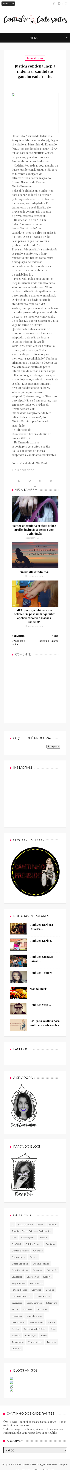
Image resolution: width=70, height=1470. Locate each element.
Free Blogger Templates (44, 1464)
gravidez (36, 1289)
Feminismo (36, 1283)
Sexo (53, 1329)
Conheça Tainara (40, 973)
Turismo (51, 1342)
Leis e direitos (35, 58)
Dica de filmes (41, 1263)
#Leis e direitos (23, 470)
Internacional (43, 1296)
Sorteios (16, 1335)
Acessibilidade (25, 1224)
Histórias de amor (21, 1296)
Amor (40, 1224)
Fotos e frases (19, 1289)
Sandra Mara (36, 1322)
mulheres (27, 1309)
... (12, 1224)
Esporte (47, 1276)
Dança (33, 1257)
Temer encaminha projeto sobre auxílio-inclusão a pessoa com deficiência (34, 529)
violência (16, 1348)
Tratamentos (35, 1342)
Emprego (17, 1276)
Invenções (17, 1302)
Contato (50, 1244)
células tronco (33, 1244)
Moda (15, 1309)
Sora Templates (21, 1464)
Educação (52, 1270)
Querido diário (34, 1315)
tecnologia (30, 1335)
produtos (17, 1315)
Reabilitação (18, 1322)
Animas (52, 1224)
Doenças (37, 1270)
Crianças (38, 1250)
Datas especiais (20, 1263)
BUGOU (16, 1244)
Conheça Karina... (41, 940)
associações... (28, 1237)
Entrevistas (33, 1276)
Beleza (43, 1237)
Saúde (51, 1322)
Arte (14, 1237)
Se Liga (15, 1329)
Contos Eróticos (20, 1250)
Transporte (18, 1342)
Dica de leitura (20, 1270)
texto (43, 1335)
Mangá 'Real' (38, 989)
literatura (51, 1302)
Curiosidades (18, 1257)
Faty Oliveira (19, 1283)
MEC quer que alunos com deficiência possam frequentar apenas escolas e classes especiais (34, 616)
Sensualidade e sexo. (35, 1329)
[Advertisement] (40, 689)
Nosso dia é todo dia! (34, 572)
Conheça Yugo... (40, 1005)
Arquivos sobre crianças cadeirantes (31, 1231)
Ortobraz (42, 1309)
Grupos (50, 1289)
